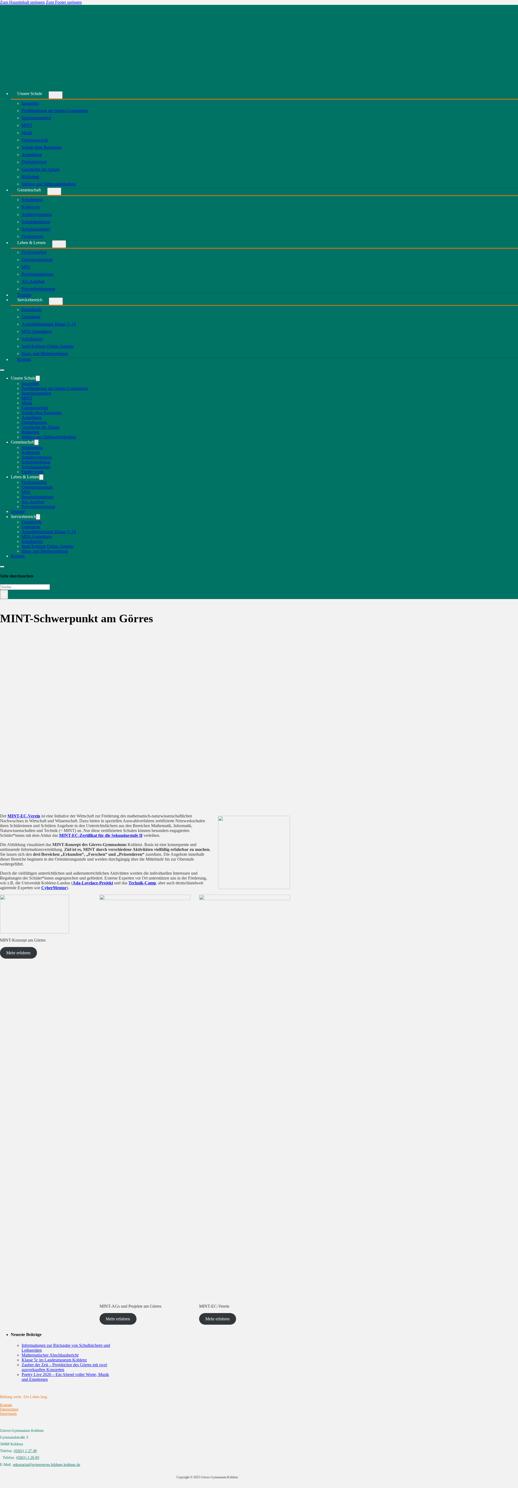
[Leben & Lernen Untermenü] (59, 244)
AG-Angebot (33, 281)
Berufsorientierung (37, 274)
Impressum (8, 1414)
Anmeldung (32, 154)
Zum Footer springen (64, 2)
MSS (26, 267)
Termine (18, 511)
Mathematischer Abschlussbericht (50, 1355)
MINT (27, 125)
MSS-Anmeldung (37, 331)
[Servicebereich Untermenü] (56, 301)
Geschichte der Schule (41, 169)
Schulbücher (32, 339)
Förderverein (32, 471)
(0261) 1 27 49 (25, 1451)
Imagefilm (30, 103)
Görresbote (31, 316)
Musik (27, 132)
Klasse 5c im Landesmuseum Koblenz (54, 1360)
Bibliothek (30, 176)
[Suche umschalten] (2, 566)
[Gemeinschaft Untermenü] (54, 191)
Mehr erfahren (18, 953)
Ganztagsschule (35, 140)
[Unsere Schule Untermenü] (56, 95)
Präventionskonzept (38, 289)
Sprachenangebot (36, 118)
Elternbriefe (32, 309)
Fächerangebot (34, 252)
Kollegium (31, 207)
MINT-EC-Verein (24, 816)
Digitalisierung (34, 162)
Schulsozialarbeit (36, 229)
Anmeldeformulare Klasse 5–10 (49, 324)
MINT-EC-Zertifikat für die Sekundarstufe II (100, 835)
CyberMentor (54, 887)
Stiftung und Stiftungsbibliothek (49, 184)
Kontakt (24, 359)
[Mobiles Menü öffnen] (2, 370)
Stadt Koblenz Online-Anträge (48, 346)
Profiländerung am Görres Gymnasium (55, 110)
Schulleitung (32, 199)
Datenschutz (9, 1409)
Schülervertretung (37, 214)
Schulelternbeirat (36, 221)
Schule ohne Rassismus (42, 147)
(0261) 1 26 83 (27, 1458)
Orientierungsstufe (37, 259)
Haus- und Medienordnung (45, 353)
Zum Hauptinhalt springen (22, 2)
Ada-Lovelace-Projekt (93, 883)
